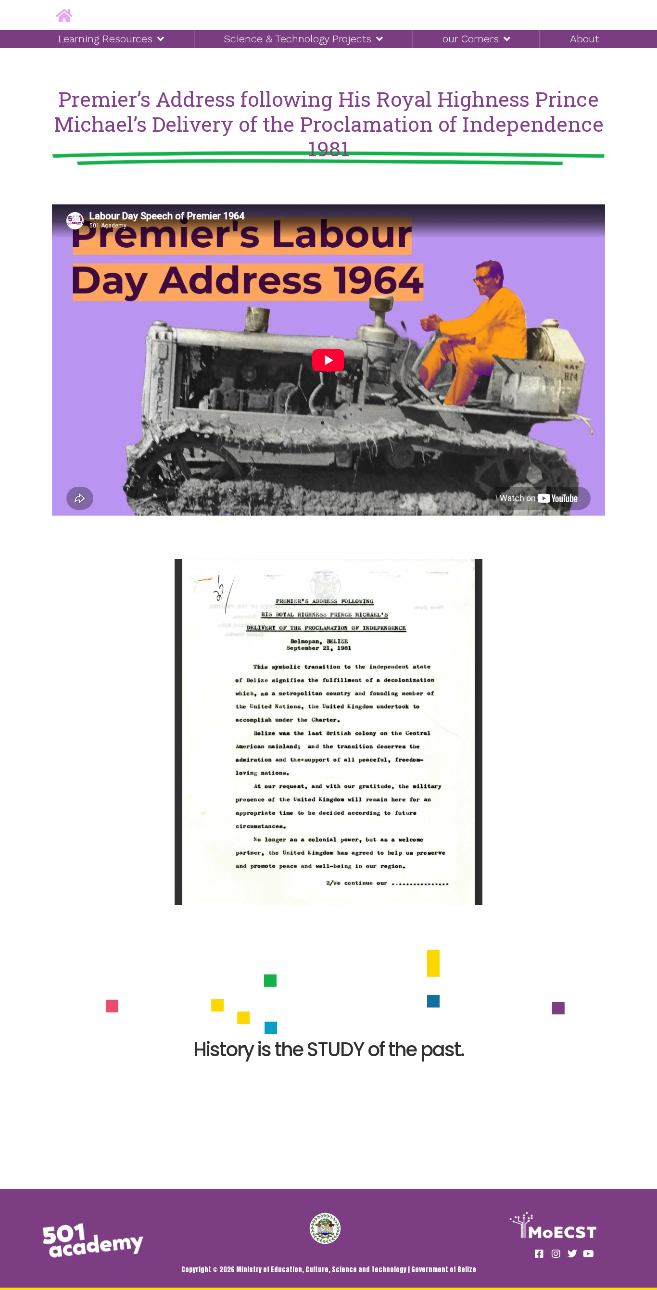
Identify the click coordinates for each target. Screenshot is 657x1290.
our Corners (470, 39)
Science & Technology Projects (297, 39)
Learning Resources (105, 39)
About (584, 39)
